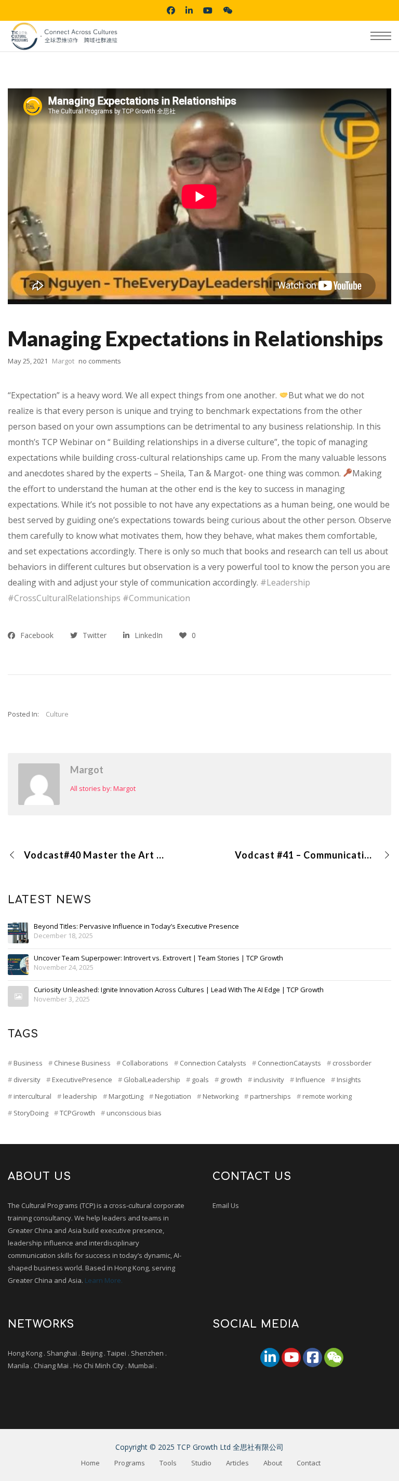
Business (28, 1063)
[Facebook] (312, 1357)
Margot (86, 769)
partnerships (270, 1096)
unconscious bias (134, 1113)
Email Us (225, 1205)
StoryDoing (31, 1113)
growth (231, 1079)
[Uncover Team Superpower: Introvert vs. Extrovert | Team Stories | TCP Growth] (18, 964)
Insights (349, 1079)
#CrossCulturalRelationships (64, 598)
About (272, 1462)
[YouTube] (291, 1357)
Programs (129, 1462)
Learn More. (104, 1280)
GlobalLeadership (152, 1079)
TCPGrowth (77, 1113)
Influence (310, 1079)
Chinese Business (82, 1063)
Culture (57, 714)
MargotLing (126, 1096)
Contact (309, 1462)
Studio (201, 1462)
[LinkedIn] (270, 1357)
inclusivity (269, 1079)
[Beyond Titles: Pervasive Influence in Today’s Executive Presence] (18, 933)
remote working (327, 1096)
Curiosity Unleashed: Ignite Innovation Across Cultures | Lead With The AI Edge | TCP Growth (179, 990)
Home (90, 1462)
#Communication (156, 598)
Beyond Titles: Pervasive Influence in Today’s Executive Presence (136, 927)
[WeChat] (333, 1357)
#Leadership (285, 582)
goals (200, 1079)
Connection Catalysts (213, 1063)
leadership (80, 1096)
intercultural (32, 1096)
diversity (27, 1079)
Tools (168, 1462)
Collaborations (145, 1063)
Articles (237, 1462)
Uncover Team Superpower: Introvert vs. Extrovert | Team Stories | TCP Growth (158, 958)
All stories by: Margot (103, 788)
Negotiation (173, 1096)
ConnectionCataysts (289, 1063)
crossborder (351, 1063)
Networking (220, 1096)
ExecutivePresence (82, 1079)
